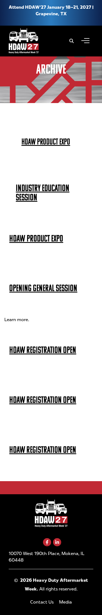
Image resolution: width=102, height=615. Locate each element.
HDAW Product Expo (45, 141)
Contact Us (42, 602)
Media (65, 602)
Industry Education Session (42, 192)
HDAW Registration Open (42, 350)
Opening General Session (43, 288)
